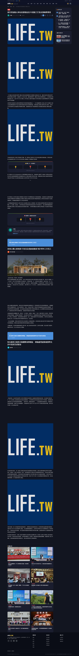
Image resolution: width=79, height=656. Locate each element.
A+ (45, 15)
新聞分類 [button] (34, 635)
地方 (50, 3)
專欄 (47, 3)
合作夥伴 (61, 637)
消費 (44, 3)
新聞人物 (47, 643)
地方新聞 (47, 637)
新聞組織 (47, 645)
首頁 (28, 3)
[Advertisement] (30, 188)
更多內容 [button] (47, 635)
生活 (34, 3)
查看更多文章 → (15, 233)
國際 (53, 3)
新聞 (31, 3)
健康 (37, 3)
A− (41, 15)
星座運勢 (47, 641)
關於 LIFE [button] (61, 635)
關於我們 (66, 0)
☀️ (68, 3)
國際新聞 (47, 639)
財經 (41, 3)
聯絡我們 (70, 0)
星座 (56, 3)
